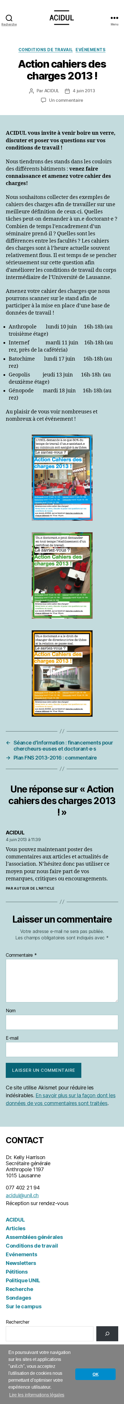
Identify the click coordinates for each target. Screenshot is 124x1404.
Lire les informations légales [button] (36, 1394)
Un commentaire (66, 100)
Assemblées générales (34, 1237)
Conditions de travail (45, 49)
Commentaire (21, 955)
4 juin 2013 (84, 90)
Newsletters (21, 1263)
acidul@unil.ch (22, 1195)
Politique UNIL (23, 1280)
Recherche (19, 1289)
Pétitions (17, 1272)
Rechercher (17, 1322)
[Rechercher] (107, 1333)
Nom (11, 1010)
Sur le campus (24, 1306)
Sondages (18, 1298)
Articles (15, 1228)
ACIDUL (51, 90)
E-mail (12, 1038)
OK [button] (95, 1374)
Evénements (91, 49)
